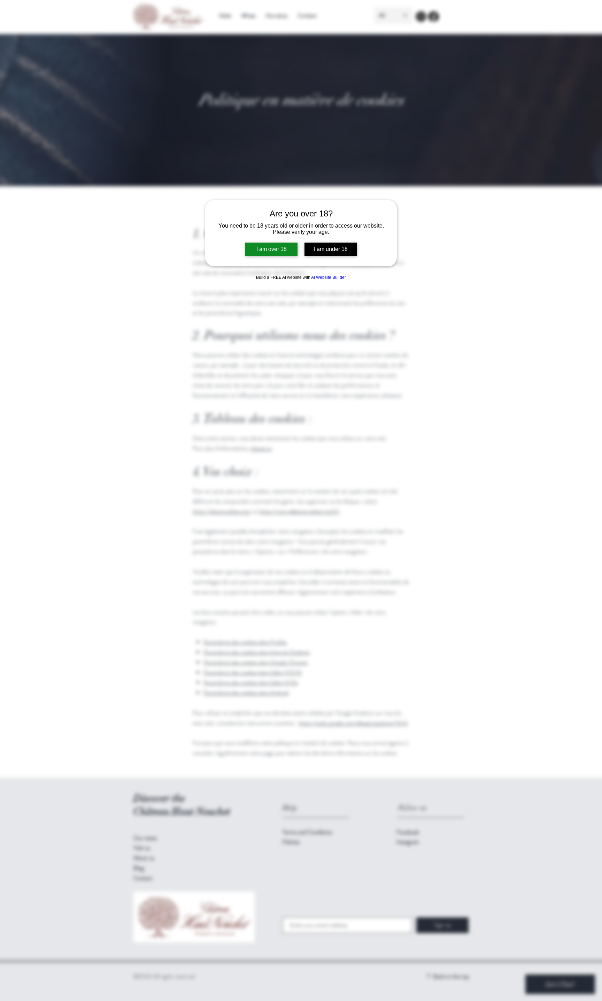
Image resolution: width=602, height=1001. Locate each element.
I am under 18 (331, 249)
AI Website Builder (328, 277)
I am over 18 (271, 249)
